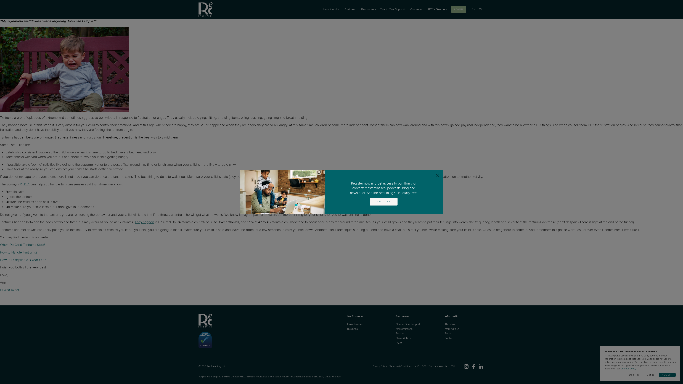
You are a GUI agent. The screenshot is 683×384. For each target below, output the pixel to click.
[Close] (437, 175)
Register (383, 201)
